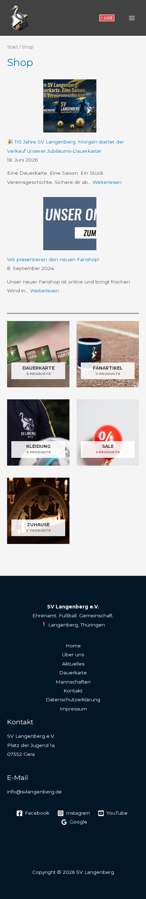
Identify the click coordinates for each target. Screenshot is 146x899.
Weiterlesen (107, 182)
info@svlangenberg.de (34, 791)
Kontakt (73, 690)
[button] (107, 18)
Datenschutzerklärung (73, 699)
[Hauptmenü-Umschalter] (132, 18)
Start (12, 47)
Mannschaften (73, 682)
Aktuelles (73, 664)
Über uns (73, 654)
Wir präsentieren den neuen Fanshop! (53, 259)
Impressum (73, 709)
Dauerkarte (73, 672)
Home (73, 645)
